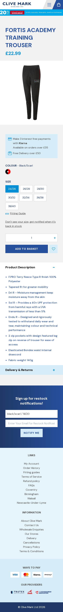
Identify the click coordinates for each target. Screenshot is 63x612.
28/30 (40, 189)
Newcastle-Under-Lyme (31, 503)
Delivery (31, 538)
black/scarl (7, 171)
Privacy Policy (31, 547)
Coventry (31, 489)
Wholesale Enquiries (31, 529)
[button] (49, 4)
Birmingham (31, 494)
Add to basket (26, 249)
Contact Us (32, 525)
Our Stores (31, 534)
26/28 (26, 189)
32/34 (26, 197)
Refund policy (31, 481)
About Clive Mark (31, 521)
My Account (31, 463)
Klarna (23, 143)
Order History (31, 468)
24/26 (12, 189)
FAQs (31, 485)
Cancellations (31, 542)
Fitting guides (31, 472)
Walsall (31, 498)
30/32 (11, 197)
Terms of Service (31, 476)
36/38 (40, 197)
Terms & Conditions (31, 551)
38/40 (12, 206)
